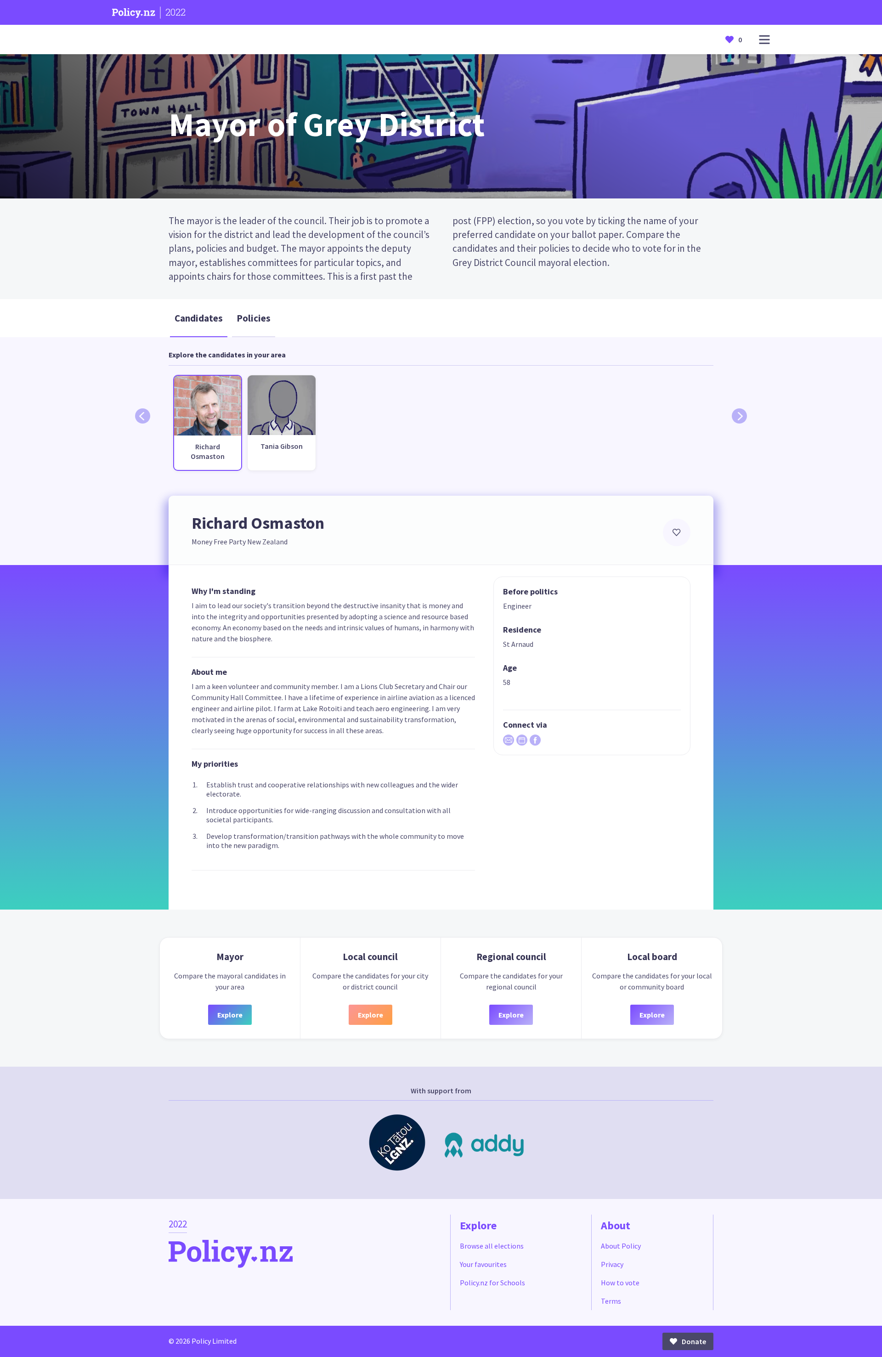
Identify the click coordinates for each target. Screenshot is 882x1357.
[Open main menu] (764, 39)
